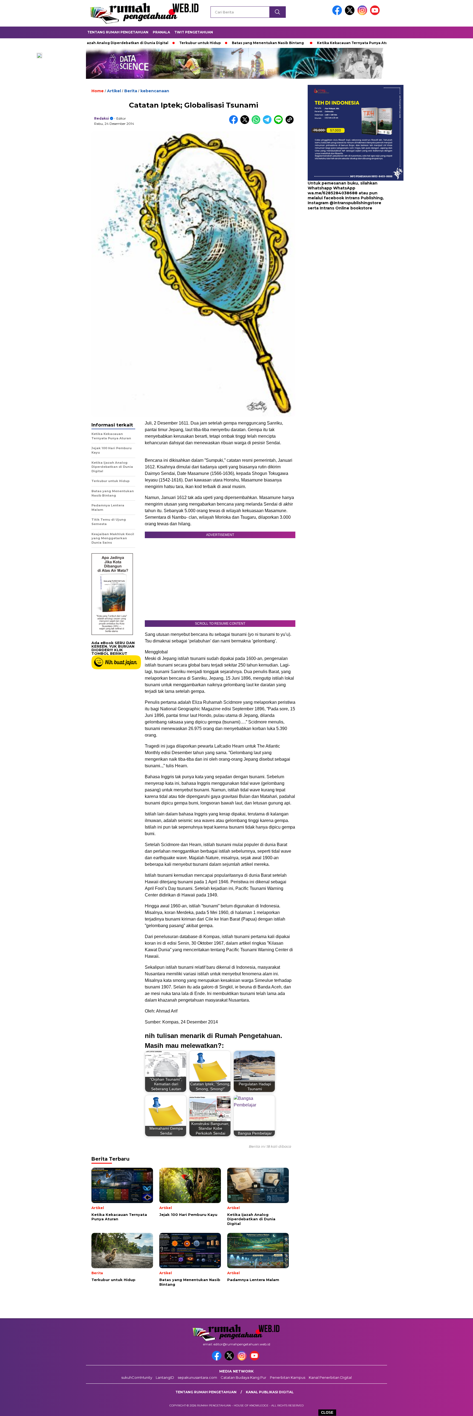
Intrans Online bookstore (346, 208)
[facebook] (338, 14)
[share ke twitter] (246, 123)
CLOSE (327, 1413)
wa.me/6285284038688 (332, 193)
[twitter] (350, 14)
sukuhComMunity (136, 1377)
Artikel (114, 90)
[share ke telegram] (268, 123)
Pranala (161, 32)
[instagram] (363, 14)
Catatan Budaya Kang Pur (243, 1377)
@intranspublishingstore (355, 203)
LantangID (165, 1377)
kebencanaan (154, 90)
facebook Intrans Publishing (353, 198)
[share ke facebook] (234, 123)
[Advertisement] (342, 254)
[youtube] (376, 14)
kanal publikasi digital (270, 1392)
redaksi (101, 118)
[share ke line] (279, 123)
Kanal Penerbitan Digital (330, 1377)
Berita (130, 90)
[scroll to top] (454, 1407)
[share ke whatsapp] (257, 123)
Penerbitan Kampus (287, 1377)
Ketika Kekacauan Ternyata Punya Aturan (319, 43)
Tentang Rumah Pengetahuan (117, 32)
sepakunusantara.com (197, 1377)
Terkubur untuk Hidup (164, 43)
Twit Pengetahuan (193, 32)
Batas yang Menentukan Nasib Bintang (232, 43)
